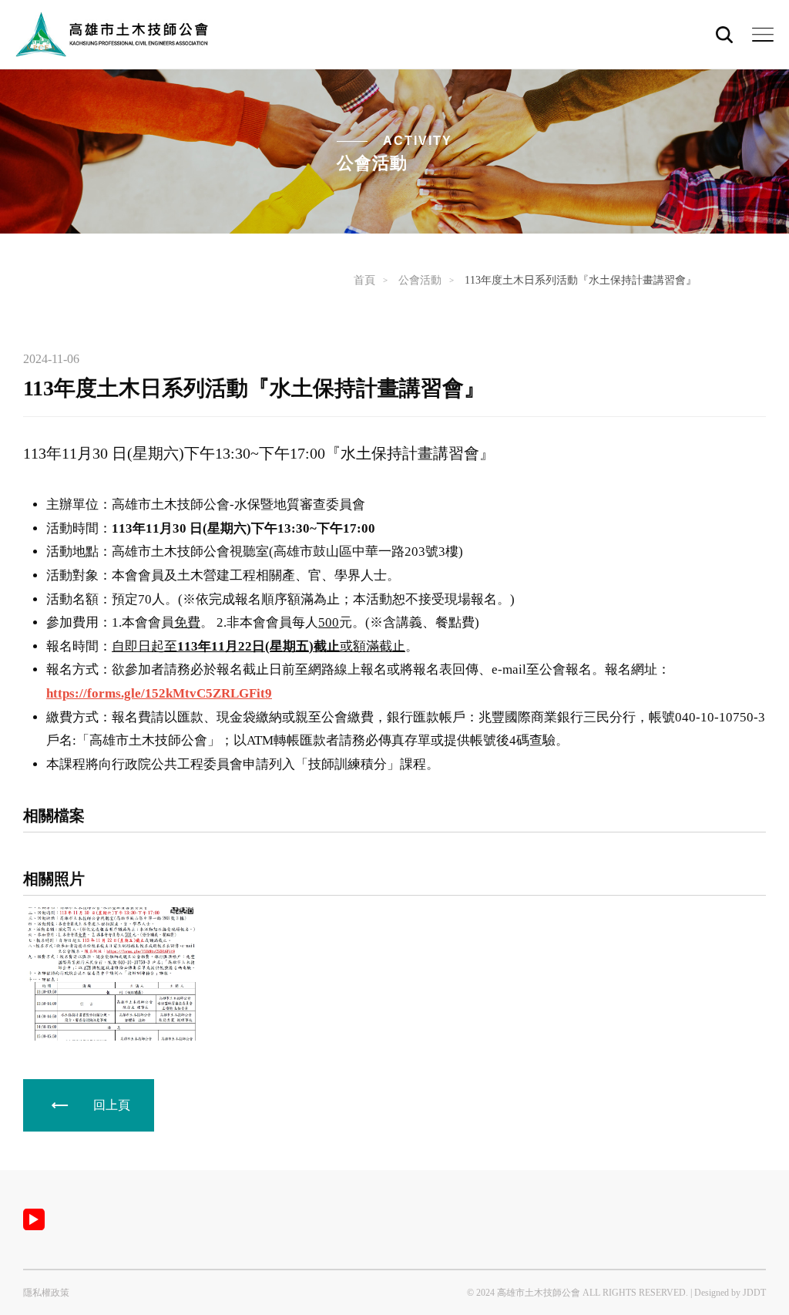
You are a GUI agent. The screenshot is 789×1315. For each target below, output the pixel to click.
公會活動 (420, 280)
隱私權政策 (46, 1292)
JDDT (754, 1292)
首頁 (364, 280)
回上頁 (111, 1105)
